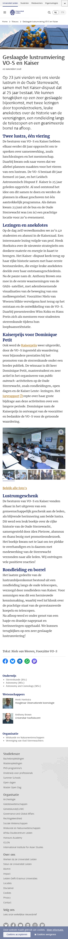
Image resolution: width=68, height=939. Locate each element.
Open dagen (9, 782)
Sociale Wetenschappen (15, 823)
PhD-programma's (12, 768)
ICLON (6, 842)
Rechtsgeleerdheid (12, 818)
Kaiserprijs (29, 345)
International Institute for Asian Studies (23, 847)
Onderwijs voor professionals (18, 773)
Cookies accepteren (17, 934)
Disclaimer (8, 888)
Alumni (6, 868)
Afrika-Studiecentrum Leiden (17, 833)
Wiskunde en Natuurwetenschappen (25, 737)
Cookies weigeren (46, 934)
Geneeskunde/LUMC (13, 809)
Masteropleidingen (12, 763)
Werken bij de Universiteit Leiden (20, 859)
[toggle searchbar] (49, 12)
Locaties (7, 883)
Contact (7, 902)
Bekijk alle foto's (15, 488)
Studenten (24, 3)
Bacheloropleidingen (13, 758)
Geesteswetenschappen (15, 804)
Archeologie (9, 799)
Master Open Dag (12, 787)
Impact (6, 873)
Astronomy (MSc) (15, 682)
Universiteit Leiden (10, 3)
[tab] (9, 475)
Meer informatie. (55, 929)
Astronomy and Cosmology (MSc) (23, 686)
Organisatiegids (51, 3)
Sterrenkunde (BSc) (16, 679)
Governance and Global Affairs (18, 813)
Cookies (7, 893)
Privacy (7, 897)
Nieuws (15, 21)
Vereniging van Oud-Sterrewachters (24, 740)
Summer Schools (11, 777)
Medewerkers (37, 3)
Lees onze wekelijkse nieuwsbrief (20, 914)
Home (4, 21)
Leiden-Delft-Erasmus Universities (20, 878)
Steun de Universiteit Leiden (17, 864)
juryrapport (11, 396)
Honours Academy (12, 837)
